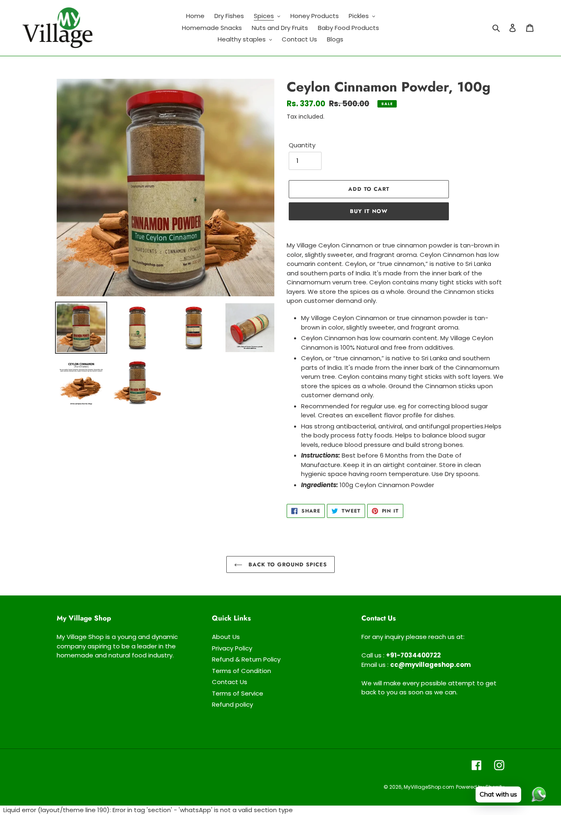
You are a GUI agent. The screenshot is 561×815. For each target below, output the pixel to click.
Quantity (302, 145)
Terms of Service (237, 693)
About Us (226, 636)
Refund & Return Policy (246, 659)
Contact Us (229, 682)
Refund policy (232, 704)
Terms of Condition (241, 670)
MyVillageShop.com (429, 786)
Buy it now (368, 211)
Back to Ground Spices (286, 564)
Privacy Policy (232, 648)
